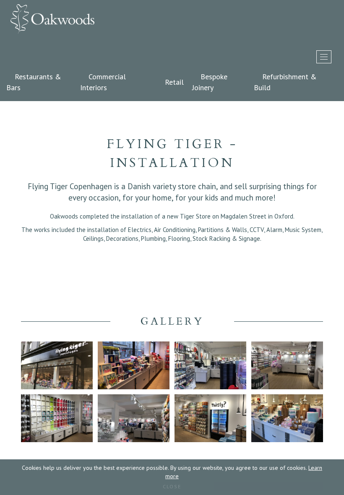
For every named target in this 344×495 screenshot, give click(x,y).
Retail (174, 82)
